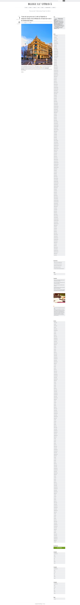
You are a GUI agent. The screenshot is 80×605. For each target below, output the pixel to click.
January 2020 (55, 104)
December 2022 (55, 51)
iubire (59, 24)
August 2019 (55, 112)
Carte (54, 555)
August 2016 (55, 455)
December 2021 (55, 70)
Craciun (55, 22)
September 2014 (55, 491)
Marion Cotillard (59, 25)
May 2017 (55, 154)
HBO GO (57, 23)
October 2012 (55, 527)
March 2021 (55, 82)
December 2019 (55, 106)
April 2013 (55, 231)
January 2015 (55, 198)
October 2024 (55, 325)
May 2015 (55, 192)
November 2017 (55, 145)
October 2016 (55, 165)
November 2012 (55, 239)
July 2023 (55, 45)
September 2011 (55, 538)
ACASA (26, 7)
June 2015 (55, 190)
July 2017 (55, 151)
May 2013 (55, 516)
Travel (30, 22)
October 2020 (55, 90)
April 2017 (55, 156)
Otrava (25, 22)
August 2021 (55, 76)
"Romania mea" (58, 19)
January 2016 (55, 466)
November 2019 (55, 107)
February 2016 (55, 178)
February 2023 (55, 336)
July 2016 (55, 170)
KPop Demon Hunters (56, 287)
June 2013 (55, 228)
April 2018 (55, 137)
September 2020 (55, 92)
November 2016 (55, 164)
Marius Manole (62, 25)
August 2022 (55, 57)
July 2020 (55, 95)
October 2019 (55, 109)
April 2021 (55, 81)
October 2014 (55, 203)
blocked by (59, 548)
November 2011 (55, 250)
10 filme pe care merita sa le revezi (58, 265)
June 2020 (55, 96)
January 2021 (55, 372)
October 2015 (55, 184)
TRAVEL (42, 7)
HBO (54, 23)
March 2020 (55, 101)
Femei (60, 22)
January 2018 (55, 142)
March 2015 (55, 195)
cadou (59, 21)
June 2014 (55, 209)
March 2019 (55, 120)
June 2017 (55, 153)
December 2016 (55, 162)
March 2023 (55, 48)
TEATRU (30, 7)
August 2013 (55, 225)
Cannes (62, 21)
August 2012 (55, 242)
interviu (55, 24)
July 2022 (55, 59)
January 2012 (55, 248)
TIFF (59, 27)
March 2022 (55, 65)
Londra (59, 24)
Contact (55, 274)
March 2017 (55, 444)
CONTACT (54, 7)
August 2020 (55, 93)
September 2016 (55, 167)
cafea (61, 21)
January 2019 (55, 123)
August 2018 (55, 131)
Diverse (55, 556)
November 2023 (55, 43)
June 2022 (55, 60)
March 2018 (55, 139)
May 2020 (55, 98)
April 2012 (55, 245)
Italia (57, 24)
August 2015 (55, 187)
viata (58, 28)
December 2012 (55, 237)
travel (61, 27)
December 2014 (55, 200)
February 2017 (55, 159)
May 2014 (55, 211)
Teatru (54, 561)
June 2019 (55, 115)
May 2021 (55, 79)
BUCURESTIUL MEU (48, 7)
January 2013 (55, 236)
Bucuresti (56, 21)
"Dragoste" (56, 18)
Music (54, 590)
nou (54, 306)
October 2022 (55, 54)
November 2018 (55, 126)
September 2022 (55, 56)
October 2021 (55, 73)
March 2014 (55, 214)
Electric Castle (57, 22)
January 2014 (55, 217)
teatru (58, 27)
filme (62, 22)
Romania (57, 26)
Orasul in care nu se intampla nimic (58, 262)
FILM (38, 7)
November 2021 (55, 71)
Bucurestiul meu (56, 553)
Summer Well (55, 27)
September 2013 (55, 223)
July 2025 (55, 37)
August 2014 (55, 206)
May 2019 (55, 117)
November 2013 (55, 220)
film (61, 22)
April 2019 (55, 118)
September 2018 (55, 129)
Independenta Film (60, 23)
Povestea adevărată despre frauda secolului (59, 268)
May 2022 (55, 62)
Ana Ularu (58, 20)
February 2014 (55, 502)
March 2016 (55, 176)
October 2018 (55, 128)
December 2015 (55, 181)
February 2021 (55, 84)
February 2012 (55, 247)
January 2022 (55, 68)
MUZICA (35, 7)
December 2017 (55, 143)
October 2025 (55, 35)
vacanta (55, 28)
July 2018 (55, 419)
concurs (62, 21)
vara (57, 28)
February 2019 (55, 408)
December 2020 (55, 87)
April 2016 (55, 175)
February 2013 (55, 234)
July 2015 (55, 189)
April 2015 (55, 480)
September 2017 (55, 148)
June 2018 (55, 134)
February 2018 (55, 140)
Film (54, 558)
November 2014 (55, 201)
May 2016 (55, 173)
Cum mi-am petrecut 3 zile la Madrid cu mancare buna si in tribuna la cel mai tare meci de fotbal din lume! (36, 18)
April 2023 (55, 46)
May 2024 (55, 40)
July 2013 (55, 226)
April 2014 (55, 212)
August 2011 (55, 253)
